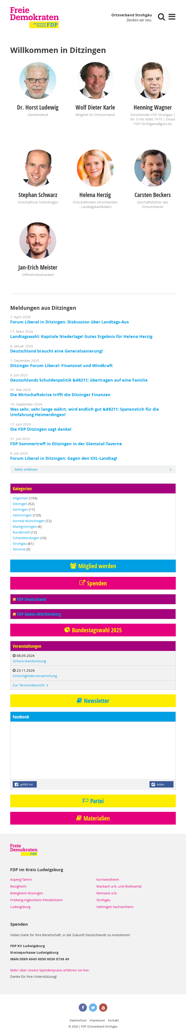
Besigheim (18, 886)
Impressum (97, 1020)
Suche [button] (162, 16)
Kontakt (113, 1020)
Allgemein (20, 498)
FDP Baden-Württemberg (39, 614)
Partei (97, 801)
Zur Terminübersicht (29, 685)
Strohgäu (20, 543)
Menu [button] (172, 16)
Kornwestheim (107, 879)
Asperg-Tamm (21, 879)
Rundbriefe (21, 532)
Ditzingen (20, 503)
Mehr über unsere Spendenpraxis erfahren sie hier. (50, 970)
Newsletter (96, 701)
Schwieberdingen (26, 537)
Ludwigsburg (20, 906)
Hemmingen (22, 515)
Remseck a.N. (106, 893)
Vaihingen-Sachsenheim (115, 906)
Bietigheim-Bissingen (26, 893)
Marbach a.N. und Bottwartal (119, 886)
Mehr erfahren (26, 469)
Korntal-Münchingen (29, 520)
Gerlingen (20, 509)
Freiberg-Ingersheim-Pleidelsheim (36, 900)
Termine (19, 549)
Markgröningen (25, 526)
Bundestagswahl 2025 (97, 630)
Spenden (97, 583)
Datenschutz (78, 1020)
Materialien (96, 818)
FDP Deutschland (31, 599)
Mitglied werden (97, 566)
